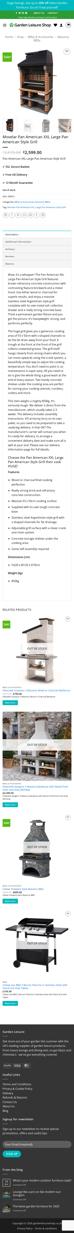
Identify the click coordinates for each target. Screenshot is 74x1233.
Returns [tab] (9, 263)
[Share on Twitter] (18, 215)
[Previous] (8, 82)
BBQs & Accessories (41, 37)
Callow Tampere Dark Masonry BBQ (23, 889)
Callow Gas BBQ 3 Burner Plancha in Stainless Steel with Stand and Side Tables (35, 987)
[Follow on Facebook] (16, 13)
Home (9, 37)
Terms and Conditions (17, 1084)
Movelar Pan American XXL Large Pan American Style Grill (36, 207)
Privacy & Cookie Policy (17, 1089)
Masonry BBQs (42, 201)
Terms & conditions (46, 1228)
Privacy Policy (25, 1228)
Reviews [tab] (9, 256)
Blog (5, 1111)
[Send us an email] (23, 13)
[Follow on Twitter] (20, 13)
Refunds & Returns (15, 1097)
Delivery (8, 1093)
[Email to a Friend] (24, 215)
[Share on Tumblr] (37, 215)
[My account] (61, 25)
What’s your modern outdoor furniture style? (42, 1180)
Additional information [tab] (18, 241)
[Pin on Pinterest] (30, 215)
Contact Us (10, 1102)
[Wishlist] (55, 25)
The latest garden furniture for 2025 (36, 1206)
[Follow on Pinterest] (26, 13)
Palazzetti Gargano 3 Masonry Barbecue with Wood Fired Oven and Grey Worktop (35, 788)
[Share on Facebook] (12, 215)
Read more (10, 702)
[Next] (66, 82)
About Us (9, 1106)
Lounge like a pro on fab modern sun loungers (37, 1193)
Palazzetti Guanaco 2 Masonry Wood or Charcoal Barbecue (36, 690)
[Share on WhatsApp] (6, 215)
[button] (5, 25)
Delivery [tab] (10, 249)
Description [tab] (11, 234)
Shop (20, 37)
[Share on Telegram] (43, 215)
